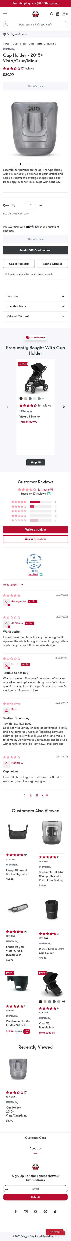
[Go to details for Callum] (39, 398)
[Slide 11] (50, 164)
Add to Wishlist (52, 263)
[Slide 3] (26, 164)
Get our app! (55, 1232)
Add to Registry (19, 263)
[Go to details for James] (21, 398)
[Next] (64, 407)
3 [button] (37, 795)
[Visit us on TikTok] (55, 1211)
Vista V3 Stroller (30, 416)
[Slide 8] (41, 164)
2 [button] (31, 795)
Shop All (35, 462)
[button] (12, 68)
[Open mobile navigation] (5, 13)
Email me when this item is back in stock (30, 274)
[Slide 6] (35, 164)
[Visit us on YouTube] (35, 1211)
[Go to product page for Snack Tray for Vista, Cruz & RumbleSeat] (18, 908)
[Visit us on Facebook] (16, 1211)
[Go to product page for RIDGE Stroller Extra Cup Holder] (52, 909)
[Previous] (7, 407)
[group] (35, 127)
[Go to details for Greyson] (54, 1001)
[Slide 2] (23, 164)
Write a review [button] (35, 529)
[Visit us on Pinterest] (45, 1211)
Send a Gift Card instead (35, 250)
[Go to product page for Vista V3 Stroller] (35, 378)
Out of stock (35, 86)
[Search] (6, 24)
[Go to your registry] (57, 14)
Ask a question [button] (35, 539)
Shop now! (51, 3)
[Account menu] (51, 14)
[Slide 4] (29, 164)
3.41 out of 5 (45, 489)
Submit (35, 1197)
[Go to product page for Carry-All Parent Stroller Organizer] (18, 832)
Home (6, 43)
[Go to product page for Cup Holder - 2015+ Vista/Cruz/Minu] (18, 1068)
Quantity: (9, 205)
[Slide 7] (38, 164)
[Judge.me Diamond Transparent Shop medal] (34, 561)
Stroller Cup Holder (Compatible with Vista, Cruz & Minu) (51, 876)
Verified (33, 574)
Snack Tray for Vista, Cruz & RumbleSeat (15, 950)
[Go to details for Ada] (25, 398)
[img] (11, 595)
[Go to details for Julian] (30, 398)
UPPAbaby (9, 49)
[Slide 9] (44, 164)
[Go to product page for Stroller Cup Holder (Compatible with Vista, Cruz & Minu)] (52, 833)
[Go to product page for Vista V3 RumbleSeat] (52, 984)
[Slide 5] (32, 164)
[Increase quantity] (40, 205)
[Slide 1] (20, 164)
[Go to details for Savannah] (34, 398)
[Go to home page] (36, 14)
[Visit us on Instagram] (26, 1211)
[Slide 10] (47, 164)
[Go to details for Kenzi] (58, 1001)
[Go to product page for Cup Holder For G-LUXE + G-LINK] (18, 983)
